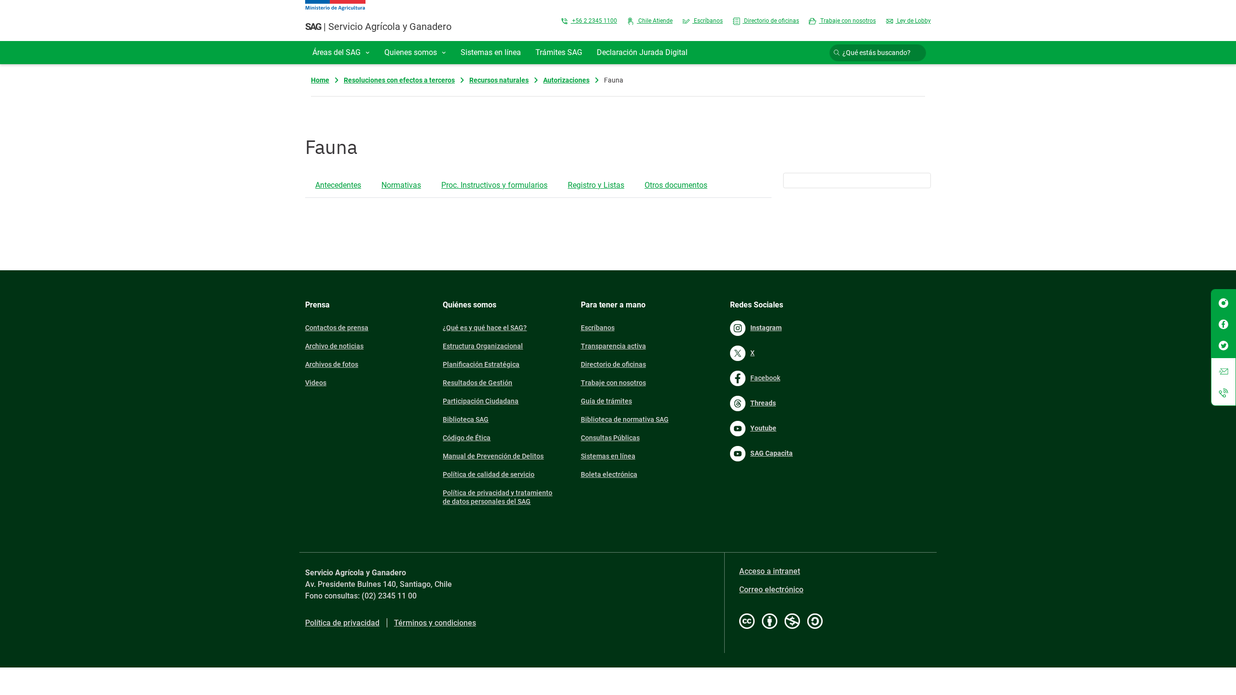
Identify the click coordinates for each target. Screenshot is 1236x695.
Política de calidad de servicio (488, 474)
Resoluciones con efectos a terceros (399, 80)
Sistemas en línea (608, 456)
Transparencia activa (613, 346)
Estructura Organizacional (483, 346)
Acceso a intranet (769, 571)
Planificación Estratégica (481, 364)
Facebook (765, 378)
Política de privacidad (342, 622)
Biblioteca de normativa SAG (625, 419)
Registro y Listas (596, 185)
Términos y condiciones (435, 622)
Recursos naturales (499, 80)
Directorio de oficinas (771, 20)
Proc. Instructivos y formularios (494, 185)
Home (320, 80)
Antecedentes (338, 185)
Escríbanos (707, 20)
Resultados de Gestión (477, 383)
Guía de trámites (606, 401)
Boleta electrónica (609, 474)
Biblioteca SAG (466, 419)
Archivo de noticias (334, 346)
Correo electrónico (771, 589)
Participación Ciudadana (481, 401)
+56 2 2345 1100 (594, 20)
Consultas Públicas (610, 438)
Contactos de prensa (336, 328)
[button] (341, 52)
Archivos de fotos (331, 364)
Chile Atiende (655, 20)
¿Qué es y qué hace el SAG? (485, 328)
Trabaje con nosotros (847, 20)
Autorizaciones (566, 80)
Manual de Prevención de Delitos (493, 456)
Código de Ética (467, 438)
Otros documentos (676, 185)
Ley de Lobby (913, 20)
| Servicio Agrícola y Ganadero (378, 26)
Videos (315, 383)
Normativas (401, 185)
